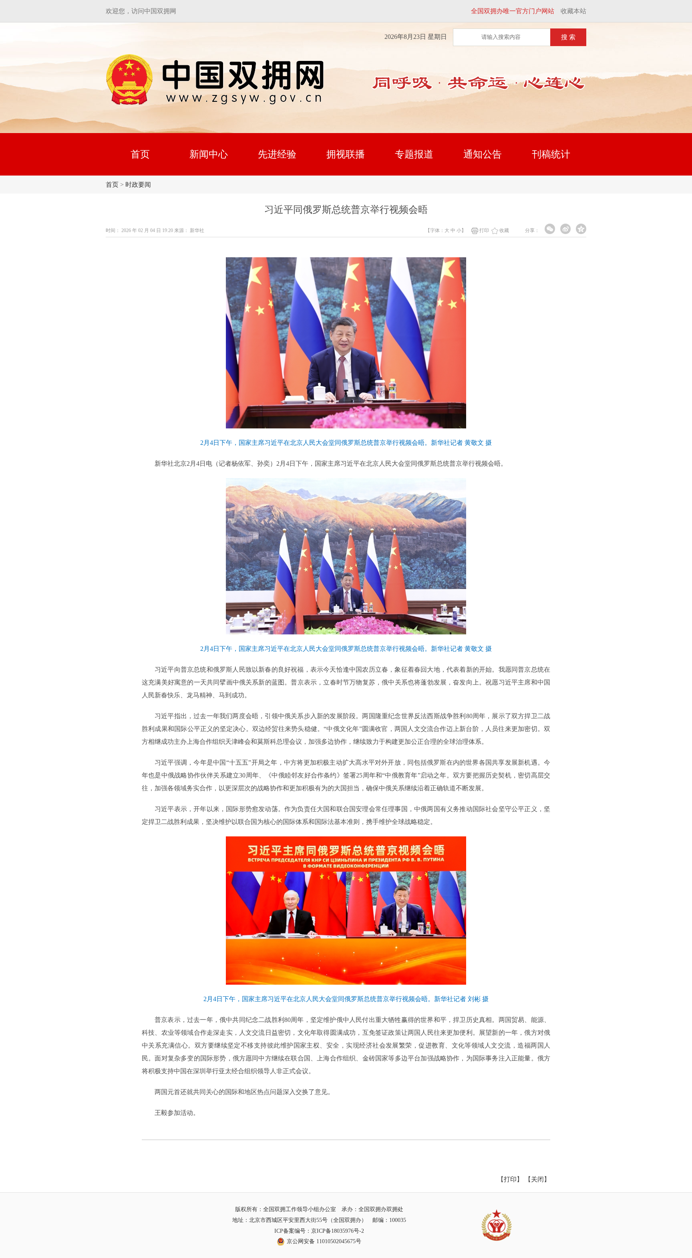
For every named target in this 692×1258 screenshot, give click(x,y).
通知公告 (482, 154)
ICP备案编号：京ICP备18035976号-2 (319, 1231)
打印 (484, 230)
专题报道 (414, 154)
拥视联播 (345, 154)
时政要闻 (138, 184)
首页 (140, 154)
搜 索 (568, 37)
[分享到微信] (550, 229)
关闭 (537, 1179)
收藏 (504, 230)
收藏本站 (573, 11)
